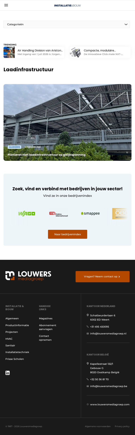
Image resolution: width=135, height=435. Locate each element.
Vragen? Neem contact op (100, 276)
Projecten (11, 332)
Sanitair (10, 345)
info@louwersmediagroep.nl (108, 333)
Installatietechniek (17, 352)
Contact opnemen (45, 337)
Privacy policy (122, 426)
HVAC (8, 338)
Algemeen (12, 318)
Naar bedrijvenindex (67, 234)
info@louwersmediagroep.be (108, 386)
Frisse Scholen (14, 359)
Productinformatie (17, 325)
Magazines (45, 318)
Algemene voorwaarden (98, 426)
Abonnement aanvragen (47, 327)
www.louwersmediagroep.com (110, 404)
